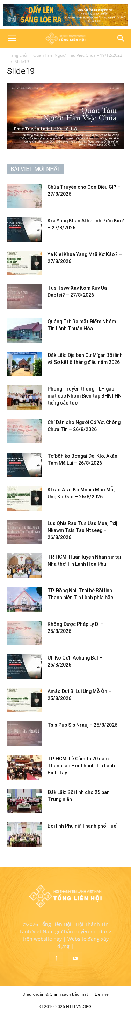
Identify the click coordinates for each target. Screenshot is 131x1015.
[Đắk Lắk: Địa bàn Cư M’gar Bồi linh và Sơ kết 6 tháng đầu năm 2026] (24, 364)
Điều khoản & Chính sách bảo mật (55, 994)
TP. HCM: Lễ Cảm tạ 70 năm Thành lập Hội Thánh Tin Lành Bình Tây (81, 765)
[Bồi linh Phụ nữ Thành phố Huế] (24, 834)
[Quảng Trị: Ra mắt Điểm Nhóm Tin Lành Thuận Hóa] (24, 330)
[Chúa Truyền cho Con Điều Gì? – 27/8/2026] (24, 196)
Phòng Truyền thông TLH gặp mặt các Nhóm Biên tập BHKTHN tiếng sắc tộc (85, 396)
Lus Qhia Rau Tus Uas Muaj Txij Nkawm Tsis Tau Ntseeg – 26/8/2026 (82, 530)
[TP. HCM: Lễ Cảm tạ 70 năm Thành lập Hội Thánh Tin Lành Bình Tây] (24, 767)
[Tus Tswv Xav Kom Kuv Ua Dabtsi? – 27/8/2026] (24, 296)
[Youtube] (75, 959)
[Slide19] (65, 147)
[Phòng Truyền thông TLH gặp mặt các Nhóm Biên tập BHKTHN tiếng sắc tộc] (24, 397)
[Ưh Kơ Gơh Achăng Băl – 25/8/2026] (24, 666)
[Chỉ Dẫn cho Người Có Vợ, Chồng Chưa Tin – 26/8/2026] (24, 431)
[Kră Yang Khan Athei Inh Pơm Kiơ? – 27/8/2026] (24, 229)
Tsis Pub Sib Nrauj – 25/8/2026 (82, 725)
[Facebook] (56, 959)
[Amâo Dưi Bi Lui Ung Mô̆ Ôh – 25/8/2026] (24, 700)
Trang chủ (17, 55)
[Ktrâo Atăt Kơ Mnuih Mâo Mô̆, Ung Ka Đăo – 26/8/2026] (24, 498)
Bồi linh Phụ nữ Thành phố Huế (82, 826)
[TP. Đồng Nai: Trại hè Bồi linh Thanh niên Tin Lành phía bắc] (24, 599)
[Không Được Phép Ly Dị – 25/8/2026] (24, 633)
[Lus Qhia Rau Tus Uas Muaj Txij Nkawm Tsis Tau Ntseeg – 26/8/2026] (24, 532)
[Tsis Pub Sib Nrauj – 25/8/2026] (24, 733)
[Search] (121, 38)
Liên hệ (102, 994)
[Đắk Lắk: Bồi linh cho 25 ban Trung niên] (24, 801)
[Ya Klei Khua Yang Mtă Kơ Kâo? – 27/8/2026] (24, 263)
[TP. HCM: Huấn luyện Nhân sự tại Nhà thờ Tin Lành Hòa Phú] (24, 565)
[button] (12, 38)
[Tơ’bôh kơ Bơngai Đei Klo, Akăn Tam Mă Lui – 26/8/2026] (24, 465)
